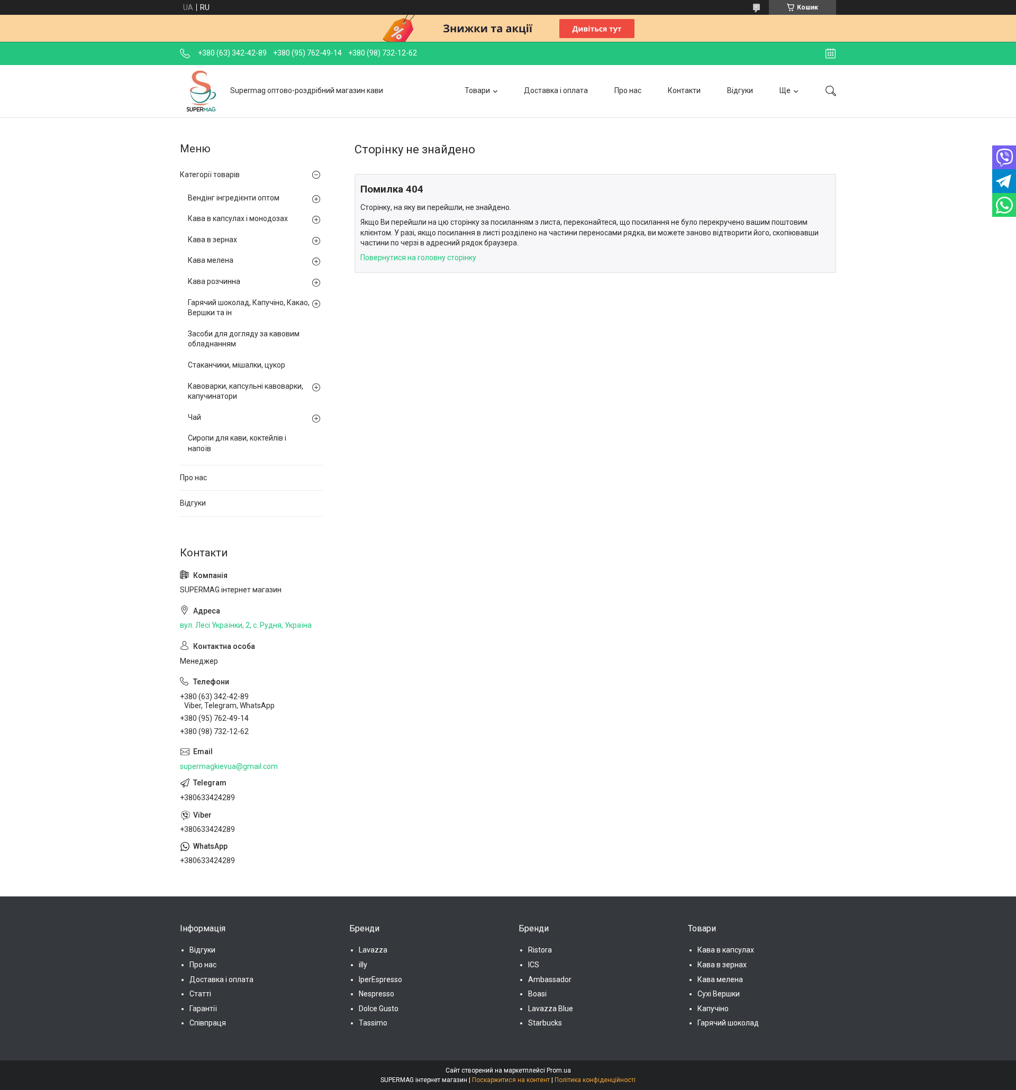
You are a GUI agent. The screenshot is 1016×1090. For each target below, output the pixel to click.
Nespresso (376, 994)
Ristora (540, 950)
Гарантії (203, 1008)
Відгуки (740, 90)
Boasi (537, 994)
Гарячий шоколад (728, 1023)
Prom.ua (559, 1070)
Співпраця (207, 1023)
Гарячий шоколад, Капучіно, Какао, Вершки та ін (249, 307)
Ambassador (550, 979)
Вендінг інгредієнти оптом (233, 198)
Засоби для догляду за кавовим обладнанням (244, 339)
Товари (477, 90)
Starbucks (545, 1023)
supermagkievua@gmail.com (229, 766)
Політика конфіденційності (595, 1080)
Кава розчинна (214, 281)
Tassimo (373, 1023)
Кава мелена (210, 260)
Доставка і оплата (556, 90)
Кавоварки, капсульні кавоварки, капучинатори (245, 391)
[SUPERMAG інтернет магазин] (201, 91)
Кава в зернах (212, 239)
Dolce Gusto (378, 1008)
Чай (194, 417)
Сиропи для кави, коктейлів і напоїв (237, 443)
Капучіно (713, 1008)
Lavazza (373, 950)
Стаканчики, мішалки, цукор (236, 365)
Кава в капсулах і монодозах (238, 218)
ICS (533, 964)
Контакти (684, 90)
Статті (200, 994)
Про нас (627, 90)
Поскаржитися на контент (511, 1080)
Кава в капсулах (725, 950)
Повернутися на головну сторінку (418, 257)
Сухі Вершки (718, 994)
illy (363, 964)
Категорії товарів (210, 174)
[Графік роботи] (831, 53)
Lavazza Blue (550, 1008)
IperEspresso (380, 979)
